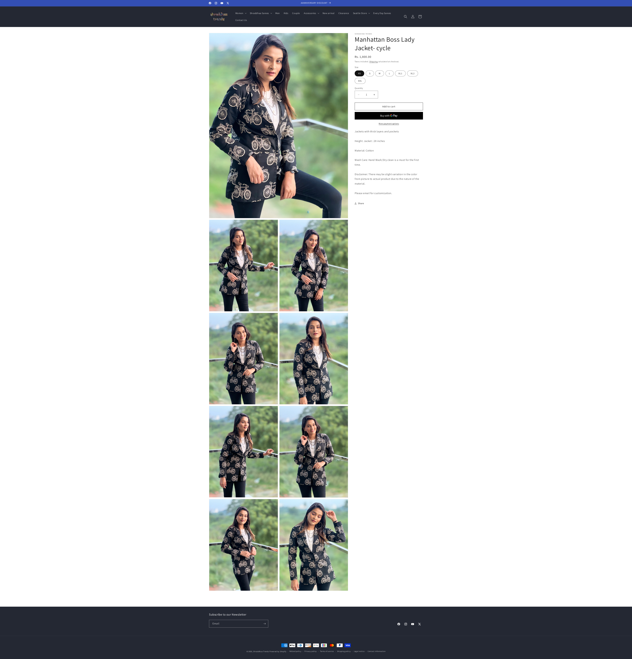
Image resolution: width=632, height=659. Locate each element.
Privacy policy (310, 651)
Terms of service (327, 651)
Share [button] (361, 203)
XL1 (400, 73)
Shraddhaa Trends (261, 651)
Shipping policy (344, 651)
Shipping (373, 61)
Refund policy (295, 651)
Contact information (376, 651)
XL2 (413, 73)
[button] (240, 13)
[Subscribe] (264, 624)
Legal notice (359, 651)
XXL (360, 80)
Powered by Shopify (277, 651)
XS (359, 73)
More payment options (389, 123)
